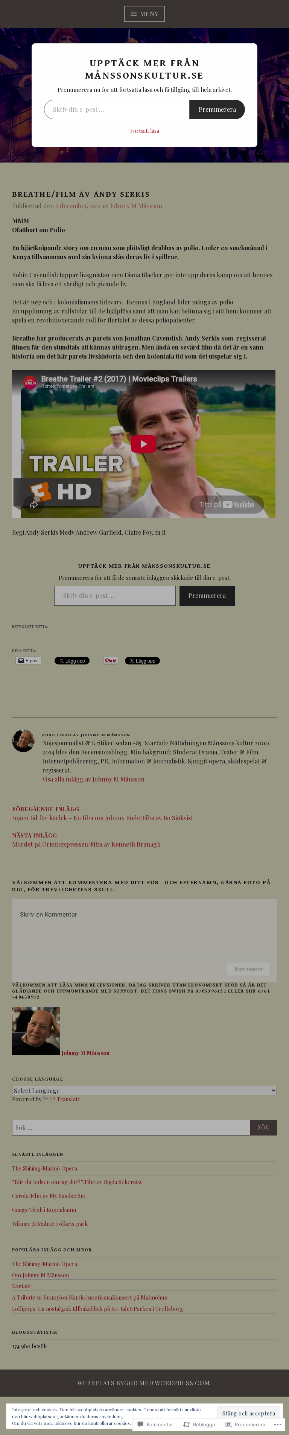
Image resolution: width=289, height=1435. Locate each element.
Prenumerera (217, 109)
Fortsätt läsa (144, 130)
